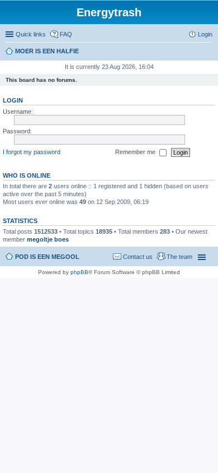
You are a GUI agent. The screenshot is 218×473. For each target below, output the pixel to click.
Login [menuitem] (205, 34)
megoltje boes (48, 239)
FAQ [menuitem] (66, 34)
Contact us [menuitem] (138, 256)
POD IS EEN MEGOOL (47, 256)
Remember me (136, 152)
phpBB (79, 272)
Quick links (31, 34)
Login (13, 100)
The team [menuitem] (179, 256)
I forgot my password (31, 152)
